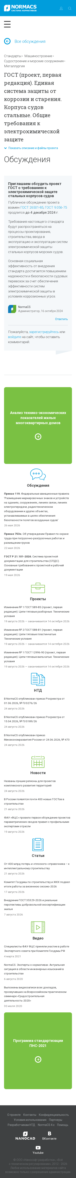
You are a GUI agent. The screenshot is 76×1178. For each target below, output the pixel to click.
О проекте (14, 1114)
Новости (38, 773)
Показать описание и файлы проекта (32, 148)
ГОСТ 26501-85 (31, 207)
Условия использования (30, 1119)
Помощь (62, 1125)
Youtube (38, 1152)
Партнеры (55, 1119)
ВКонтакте (49, 1138)
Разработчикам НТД (21, 1125)
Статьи (38, 855)
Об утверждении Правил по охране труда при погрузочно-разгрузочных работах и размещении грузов (36, 538)
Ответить (61, 319)
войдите (14, 337)
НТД (38, 690)
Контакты (29, 1114)
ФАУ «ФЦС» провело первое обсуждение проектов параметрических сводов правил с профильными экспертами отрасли (37, 822)
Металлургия (14, 66)
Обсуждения (38, 485)
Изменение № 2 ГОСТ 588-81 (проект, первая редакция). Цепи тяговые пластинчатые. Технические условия (33, 634)
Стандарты (12, 56)
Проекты (38, 599)
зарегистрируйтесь (44, 332)
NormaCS (24, 307)
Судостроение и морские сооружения (34, 61)
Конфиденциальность (54, 1114)
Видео (38, 938)
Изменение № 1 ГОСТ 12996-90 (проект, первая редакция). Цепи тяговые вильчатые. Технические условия (36, 657)
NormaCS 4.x (46, 1125)
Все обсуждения (30, 41)
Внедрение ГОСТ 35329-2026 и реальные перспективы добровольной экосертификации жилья (34, 904)
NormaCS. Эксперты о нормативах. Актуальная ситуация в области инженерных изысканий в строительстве (34, 969)
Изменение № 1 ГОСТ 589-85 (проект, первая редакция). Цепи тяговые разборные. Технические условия (36, 611)
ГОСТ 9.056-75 (56, 207)
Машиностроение (38, 56)
